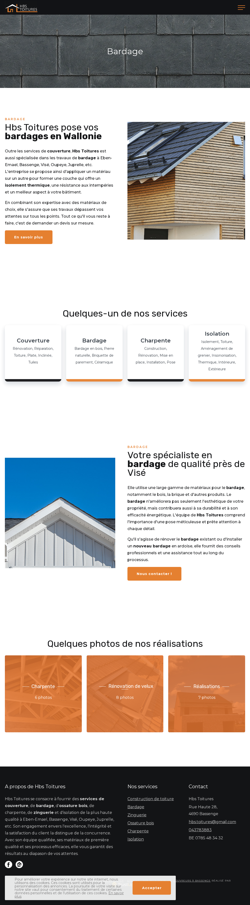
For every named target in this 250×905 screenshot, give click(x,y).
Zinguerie (136, 815)
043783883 (200, 830)
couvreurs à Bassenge (192, 880)
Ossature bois (140, 823)
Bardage (135, 807)
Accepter (152, 888)
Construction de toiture (150, 799)
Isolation (135, 839)
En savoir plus (28, 237)
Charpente (138, 831)
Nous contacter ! (154, 574)
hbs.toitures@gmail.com (212, 822)
